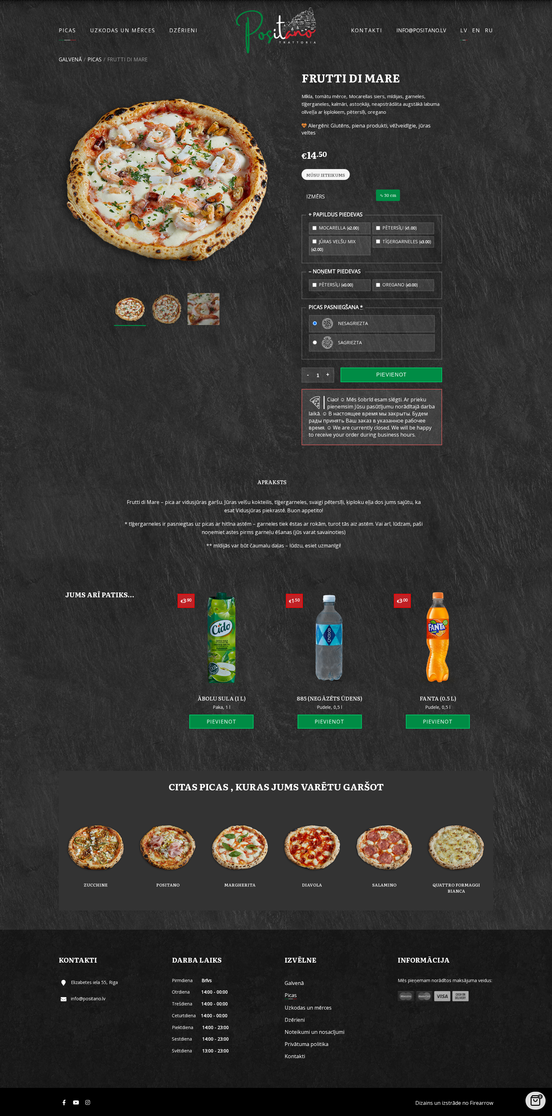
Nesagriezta (352, 323)
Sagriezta (349, 342)
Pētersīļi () (399, 228)
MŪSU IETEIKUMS (325, 175)
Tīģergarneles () (406, 241)
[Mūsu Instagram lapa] (87, 1102)
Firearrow (481, 1102)
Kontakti (366, 30)
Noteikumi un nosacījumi (314, 1031)
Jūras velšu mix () (333, 245)
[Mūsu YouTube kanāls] (76, 1102)
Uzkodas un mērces (122, 30)
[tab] (272, 482)
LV (464, 30)
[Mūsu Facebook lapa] (64, 1102)
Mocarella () (338, 228)
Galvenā (70, 59)
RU (489, 30)
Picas (67, 30)
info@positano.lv (421, 30)
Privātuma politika (306, 1044)
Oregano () (399, 285)
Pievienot (391, 374)
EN (476, 30)
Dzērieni (183, 30)
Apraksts (272, 482)
